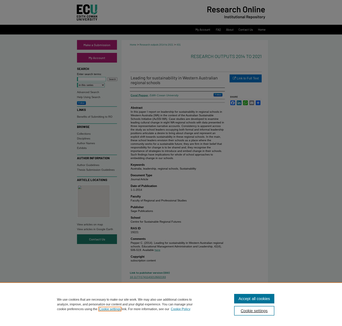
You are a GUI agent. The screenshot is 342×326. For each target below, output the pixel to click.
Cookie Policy (180, 309)
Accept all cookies (254, 298)
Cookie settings (110, 309)
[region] (171, 304)
